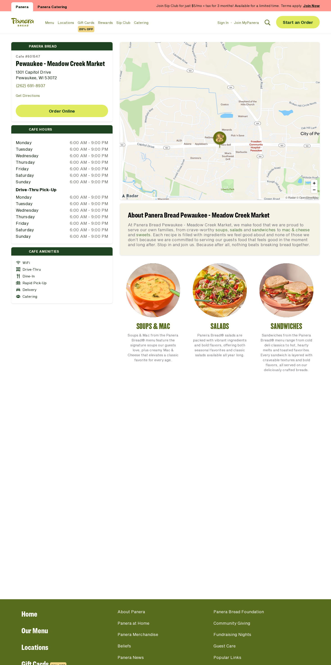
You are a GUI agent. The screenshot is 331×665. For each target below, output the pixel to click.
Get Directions (28, 95)
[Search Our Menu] (267, 22)
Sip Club (123, 22)
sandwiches (264, 229)
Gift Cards (86, 22)
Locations (66, 22)
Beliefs (124, 645)
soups (221, 229)
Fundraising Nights (232, 634)
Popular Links (227, 657)
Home (29, 613)
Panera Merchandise (138, 634)
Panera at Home (133, 623)
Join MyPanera (246, 22)
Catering (141, 22)
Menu (49, 22)
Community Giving (231, 623)
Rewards (105, 22)
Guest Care (224, 645)
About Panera (131, 611)
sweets (143, 234)
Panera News (131, 657)
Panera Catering (52, 7)
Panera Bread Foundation (238, 611)
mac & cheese (296, 229)
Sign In (223, 22)
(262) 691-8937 (30, 85)
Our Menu (34, 630)
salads (236, 229)
